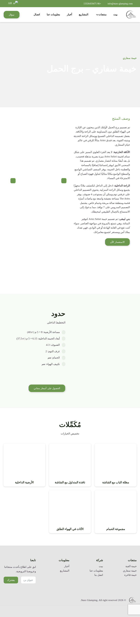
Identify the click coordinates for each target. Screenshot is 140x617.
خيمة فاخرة (130, 575)
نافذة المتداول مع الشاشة (70, 482)
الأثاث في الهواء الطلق (70, 529)
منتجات (103, 14)
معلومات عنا (53, 14)
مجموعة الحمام (115, 529)
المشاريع (83, 14)
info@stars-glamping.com (120, 3)
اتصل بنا (98, 575)
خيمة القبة (131, 566)
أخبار (69, 14)
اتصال (37, 14)
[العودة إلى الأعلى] (129, 604)
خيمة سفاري (130, 58)
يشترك (11, 580)
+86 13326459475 (92, 3)
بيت (115, 14)
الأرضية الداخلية (24, 482)
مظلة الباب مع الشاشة (115, 482)
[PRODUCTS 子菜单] (97, 14)
